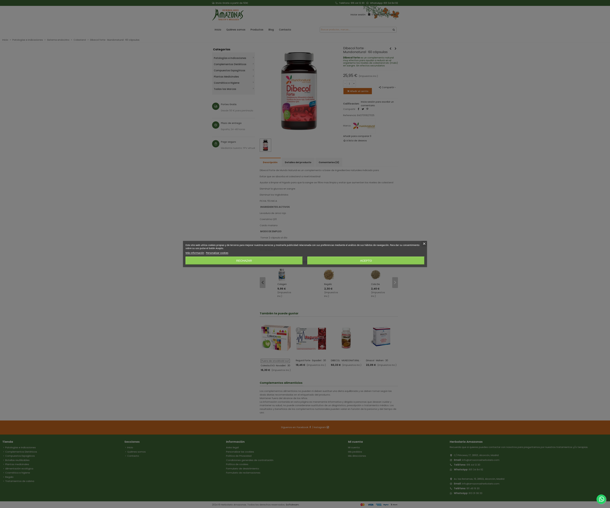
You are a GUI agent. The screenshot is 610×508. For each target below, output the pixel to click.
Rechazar (244, 260)
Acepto (366, 260)
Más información (195, 252)
